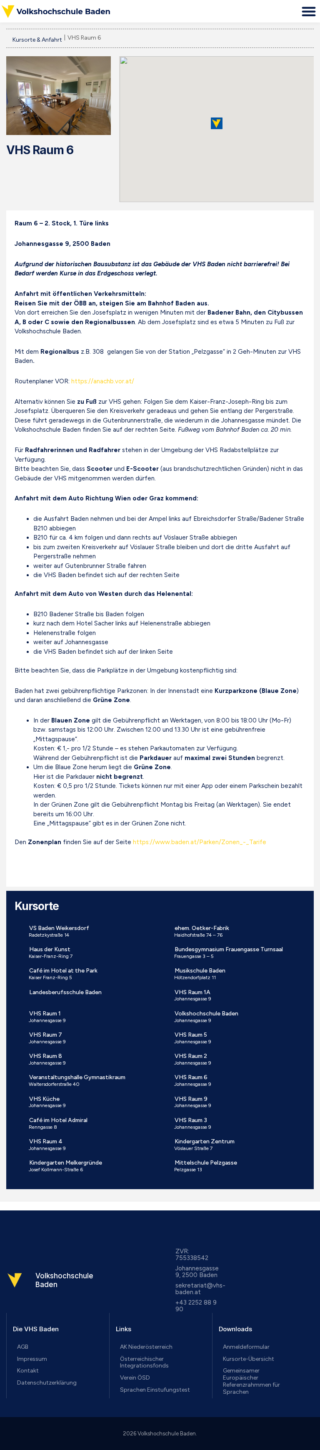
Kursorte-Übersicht (248, 1358)
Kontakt (28, 1370)
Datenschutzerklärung (47, 1382)
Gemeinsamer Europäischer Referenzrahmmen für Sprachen (251, 1381)
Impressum (32, 1358)
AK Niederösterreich (146, 1346)
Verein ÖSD (135, 1377)
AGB (22, 1346)
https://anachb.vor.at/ (102, 381)
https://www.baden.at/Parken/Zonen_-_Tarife (199, 842)
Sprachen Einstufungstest (155, 1389)
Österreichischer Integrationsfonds (144, 1362)
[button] (309, 11)
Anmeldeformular (246, 1346)
